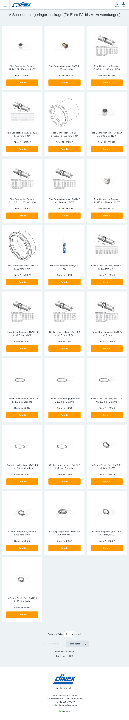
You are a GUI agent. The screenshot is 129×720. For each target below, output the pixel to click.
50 (64, 656)
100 (71, 656)
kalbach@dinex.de (68, 705)
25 (57, 656)
